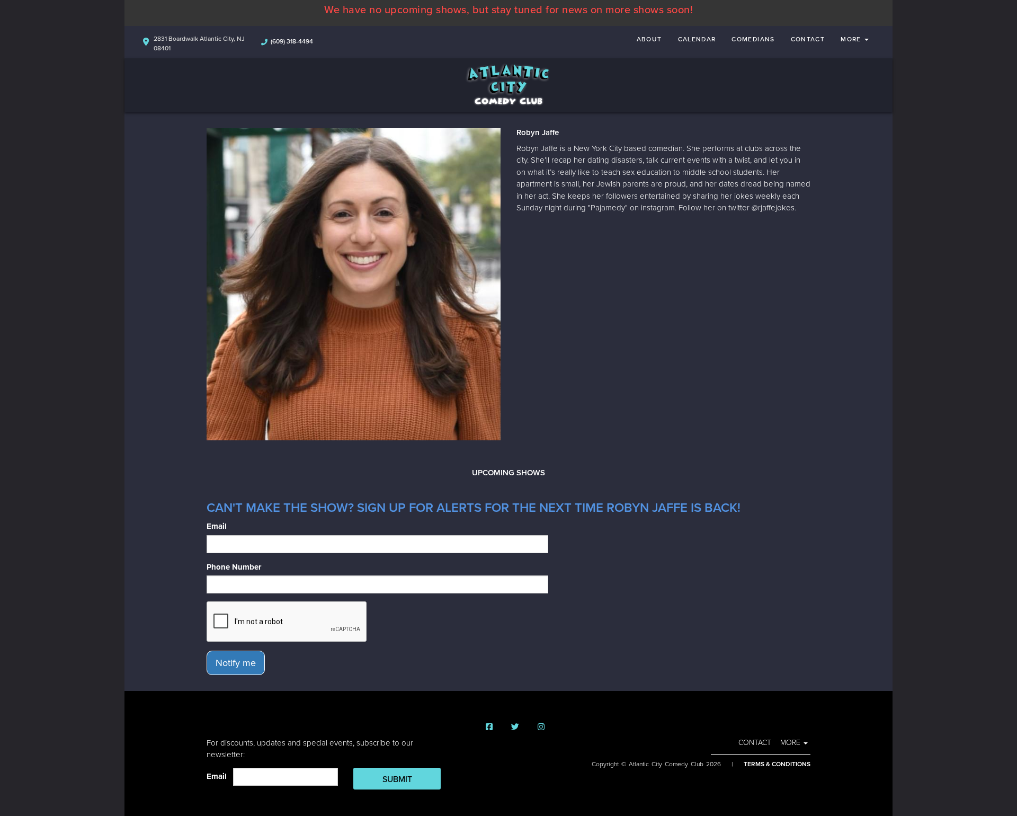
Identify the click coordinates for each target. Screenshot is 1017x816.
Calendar (697, 39)
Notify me (236, 663)
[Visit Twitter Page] (515, 727)
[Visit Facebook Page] (489, 727)
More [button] (852, 39)
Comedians (752, 39)
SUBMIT (397, 779)
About (649, 39)
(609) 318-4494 (292, 41)
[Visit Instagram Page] (541, 727)
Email (217, 526)
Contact (808, 39)
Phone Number (234, 567)
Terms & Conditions (777, 764)
